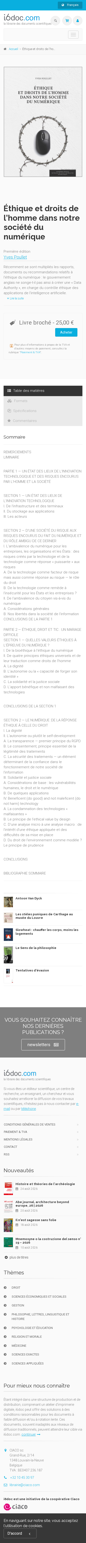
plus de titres (18, 1257)
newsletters (38, 1044)
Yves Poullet (15, 257)
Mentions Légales (18, 1139)
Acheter (66, 332)
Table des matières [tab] (28, 391)
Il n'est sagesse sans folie (36, 1220)
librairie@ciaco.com (25, 1485)
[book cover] (43, 122)
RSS (7, 1154)
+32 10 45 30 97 (22, 1477)
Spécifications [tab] (24, 411)
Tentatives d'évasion (32, 970)
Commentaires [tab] (24, 421)
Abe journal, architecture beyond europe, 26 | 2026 (42, 1204)
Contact (10, 1147)
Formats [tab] (20, 401)
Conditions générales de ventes (29, 1124)
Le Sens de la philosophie (36, 948)
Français (72, 5)
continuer (29, 1434)
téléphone (28, 1109)
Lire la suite (16, 298)
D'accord (14, 1533)
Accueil (13, 49)
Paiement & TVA (30, 352)
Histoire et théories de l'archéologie (45, 1184)
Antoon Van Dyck (29, 898)
